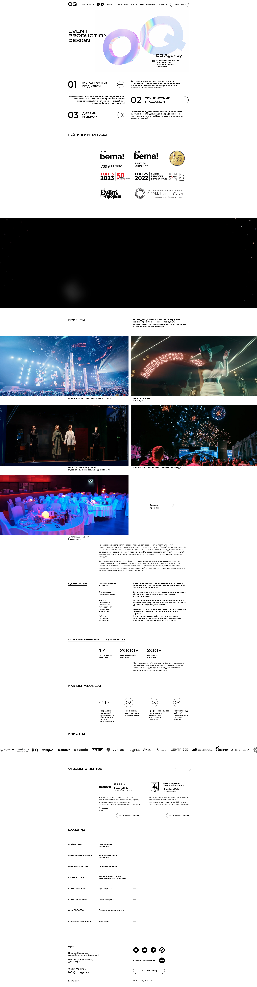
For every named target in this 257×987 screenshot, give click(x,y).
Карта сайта (74, 981)
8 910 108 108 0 (87, 4)
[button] (128, 263)
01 (72, 84)
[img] (64, 366)
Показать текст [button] (103, 809)
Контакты (163, 4)
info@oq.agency (78, 972)
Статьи (134, 4)
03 (73, 115)
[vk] (98, 4)
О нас (126, 4)
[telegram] (102, 4)
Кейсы (109, 4)
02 (136, 99)
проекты (76, 319)
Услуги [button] (117, 4)
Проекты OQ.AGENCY (148, 4)
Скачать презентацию (144, 960)
